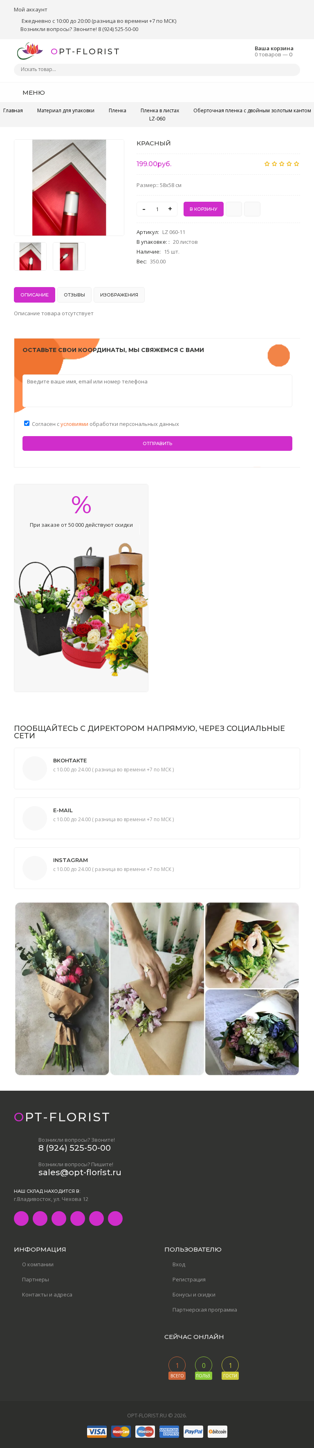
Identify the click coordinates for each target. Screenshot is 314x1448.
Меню (33, 92)
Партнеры (35, 1279)
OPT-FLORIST (86, 51)
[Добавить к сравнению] (252, 209)
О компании (38, 1264)
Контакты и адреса (47, 1294)
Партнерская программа (205, 1309)
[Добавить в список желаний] (113, 150)
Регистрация (189, 1279)
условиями (75, 424)
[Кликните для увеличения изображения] (69, 187)
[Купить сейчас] (234, 209)
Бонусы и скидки (194, 1294)
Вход (179, 1264)
